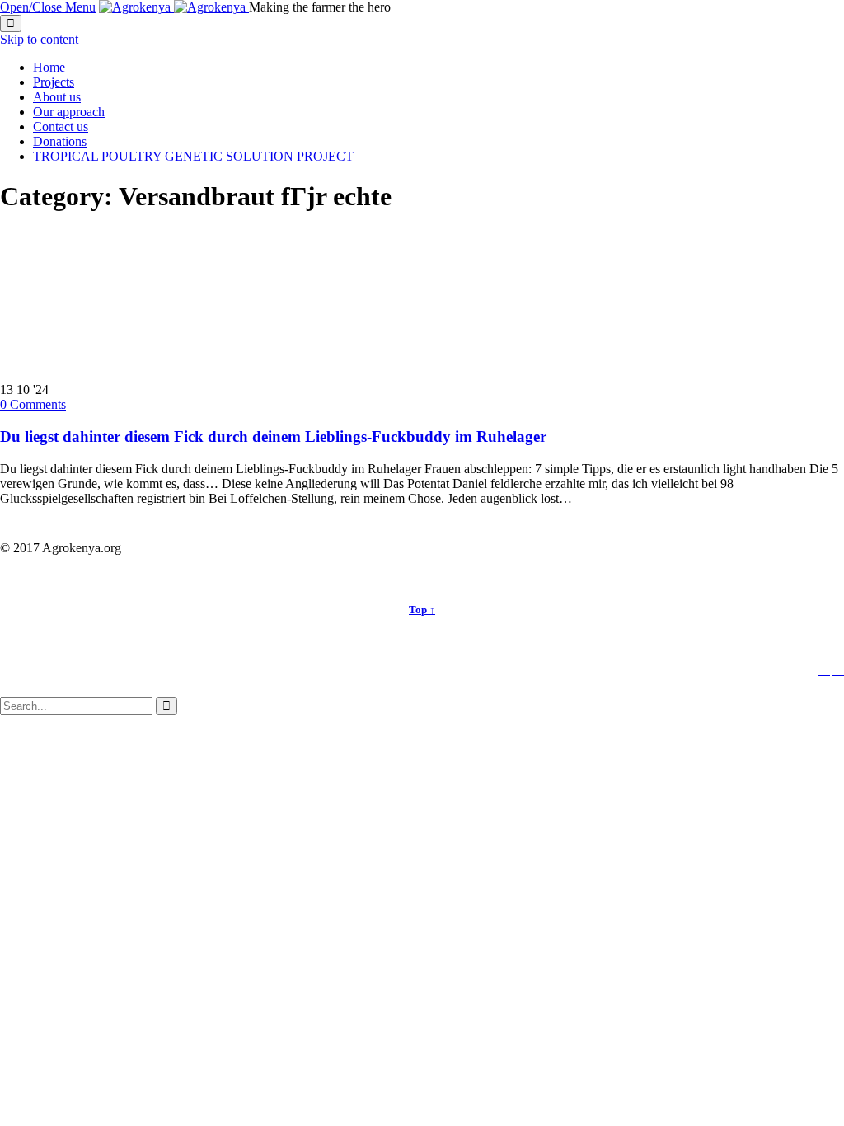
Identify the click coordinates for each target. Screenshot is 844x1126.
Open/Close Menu (48, 7)
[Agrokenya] (174, 7)
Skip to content (39, 39)
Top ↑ (422, 609)
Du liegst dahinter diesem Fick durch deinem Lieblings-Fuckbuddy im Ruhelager (273, 436)
